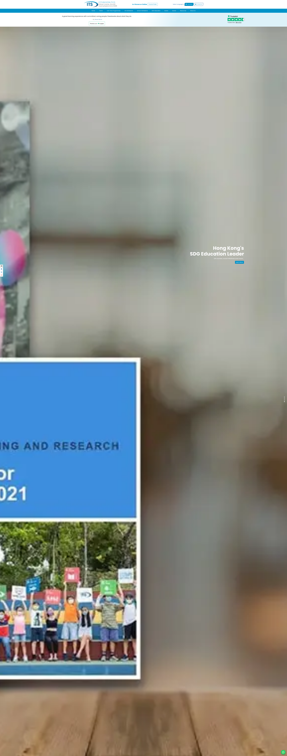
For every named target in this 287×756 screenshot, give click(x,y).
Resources (183, 11)
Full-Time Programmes (113, 11)
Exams (166, 11)
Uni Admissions (128, 11)
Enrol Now (189, 4)
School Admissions (142, 11)
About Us (192, 11)
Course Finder (153, 4)
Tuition (101, 11)
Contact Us (199, 4)
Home (93, 11)
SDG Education (156, 11)
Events (174, 11)
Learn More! (239, 262)
